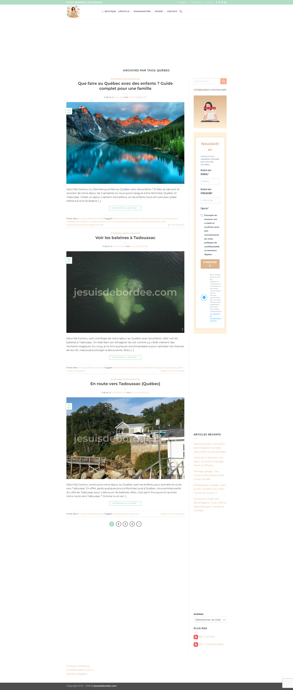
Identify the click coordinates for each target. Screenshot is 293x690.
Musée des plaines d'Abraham (137, 221)
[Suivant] (138, 524)
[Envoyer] (224, 81)
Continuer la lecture (125, 208)
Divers (159, 11)
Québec (157, 221)
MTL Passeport (92, 221)
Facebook (196, 2)
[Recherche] (181, 11)
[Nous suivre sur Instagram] (219, 2)
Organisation (142, 11)
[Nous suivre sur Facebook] (216, 2)
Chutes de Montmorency (162, 218)
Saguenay (172, 367)
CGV (89, 669)
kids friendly (152, 367)
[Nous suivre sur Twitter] (222, 2)
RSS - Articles (206, 636)
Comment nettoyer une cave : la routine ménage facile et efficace (209, 461)
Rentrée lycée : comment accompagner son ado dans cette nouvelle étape (210, 448)
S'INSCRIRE (210, 264)
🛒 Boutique (108, 11)
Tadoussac (79, 225)
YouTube (208, 2)
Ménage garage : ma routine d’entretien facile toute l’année (209, 475)
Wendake (90, 225)
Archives (198, 614)
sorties (136, 79)
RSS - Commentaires (210, 644)
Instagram (182, 2)
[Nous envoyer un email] (225, 2)
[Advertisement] (146, 41)
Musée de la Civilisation (111, 221)
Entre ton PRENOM (206, 191)
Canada (127, 218)
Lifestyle (123, 11)
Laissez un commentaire (172, 371)
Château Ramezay (140, 218)
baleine (134, 367)
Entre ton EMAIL (206, 172)
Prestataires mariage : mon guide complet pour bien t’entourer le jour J (210, 489)
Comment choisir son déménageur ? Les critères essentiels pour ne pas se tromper (210, 504)
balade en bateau (121, 367)
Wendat (99, 225)
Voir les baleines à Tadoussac (125, 237)
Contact (172, 11)
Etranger (116, 79)
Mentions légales (76, 673)
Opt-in (204, 208)
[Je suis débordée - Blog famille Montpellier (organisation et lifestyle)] (81, 11)
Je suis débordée (137, 97)
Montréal (80, 221)
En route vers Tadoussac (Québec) (125, 383)
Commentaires (176, 225)
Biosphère (117, 218)
